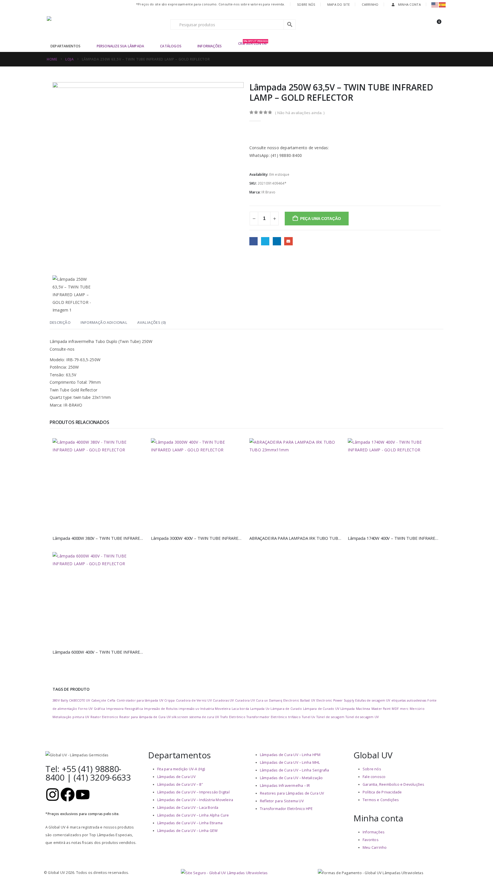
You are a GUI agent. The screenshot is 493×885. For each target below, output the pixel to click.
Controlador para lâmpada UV (140, 700)
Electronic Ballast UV (299, 700)
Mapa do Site (338, 4)
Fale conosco (374, 776)
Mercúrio (417, 709)
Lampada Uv (259, 709)
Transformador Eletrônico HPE (286, 808)
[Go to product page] (98, 484)
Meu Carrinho (375, 847)
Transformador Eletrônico (266, 717)
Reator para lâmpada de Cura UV (145, 717)
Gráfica (99, 709)
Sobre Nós (306, 4)
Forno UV (85, 709)
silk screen (180, 717)
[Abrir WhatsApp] (478, 870)
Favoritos (371, 839)
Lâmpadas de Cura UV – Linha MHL (290, 762)
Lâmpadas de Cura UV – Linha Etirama (190, 823)
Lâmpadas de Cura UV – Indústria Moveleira (195, 799)
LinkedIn (277, 241)
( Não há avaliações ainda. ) (299, 112)
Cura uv (262, 700)
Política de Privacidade (382, 792)
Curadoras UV (223, 700)
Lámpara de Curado (286, 709)
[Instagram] (52, 794)
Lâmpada (347, 709)
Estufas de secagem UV (372, 700)
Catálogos (170, 46)
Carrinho (370, 4)
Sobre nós (372, 769)
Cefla (111, 700)
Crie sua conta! (253, 43)
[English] (435, 4)
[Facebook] (67, 794)
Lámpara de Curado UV (321, 709)
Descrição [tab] (60, 322)
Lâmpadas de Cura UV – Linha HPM (290, 754)
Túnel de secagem (330, 717)
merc (404, 709)
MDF (395, 709)
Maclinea (363, 709)
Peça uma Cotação (320, 218)
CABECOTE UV (79, 700)
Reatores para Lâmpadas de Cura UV (292, 793)
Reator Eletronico (104, 717)
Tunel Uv (308, 717)
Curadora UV (245, 700)
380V (56, 700)
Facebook (253, 241)
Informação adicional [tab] (103, 322)
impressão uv (189, 709)
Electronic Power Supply (335, 700)
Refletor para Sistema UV (282, 801)
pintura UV (80, 717)
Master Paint (381, 709)
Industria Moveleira (215, 709)
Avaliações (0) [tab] (151, 322)
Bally (64, 700)
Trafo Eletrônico (232, 717)
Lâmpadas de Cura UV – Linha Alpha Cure (193, 815)
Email (288, 241)
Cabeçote (98, 700)
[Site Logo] (82, 24)
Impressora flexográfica (124, 709)
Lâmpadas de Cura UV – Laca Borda (187, 807)
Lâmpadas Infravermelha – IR (285, 785)
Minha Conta (409, 4)
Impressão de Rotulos (160, 709)
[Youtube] (83, 794)
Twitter (265, 241)
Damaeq (275, 700)
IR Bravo (268, 192)
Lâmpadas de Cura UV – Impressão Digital (193, 792)
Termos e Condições (381, 799)
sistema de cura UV (204, 717)
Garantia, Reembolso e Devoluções (393, 784)
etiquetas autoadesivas (408, 700)
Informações (209, 46)
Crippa (169, 700)
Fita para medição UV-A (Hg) (181, 769)
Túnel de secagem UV (362, 717)
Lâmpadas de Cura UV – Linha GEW (187, 830)
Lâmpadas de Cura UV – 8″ (180, 784)
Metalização (61, 717)
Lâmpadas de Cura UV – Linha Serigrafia (294, 770)
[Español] (442, 4)
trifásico (294, 717)
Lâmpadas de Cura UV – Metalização (291, 777)
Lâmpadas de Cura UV (176, 776)
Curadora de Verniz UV (194, 700)
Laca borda (240, 709)
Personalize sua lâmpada (120, 46)
